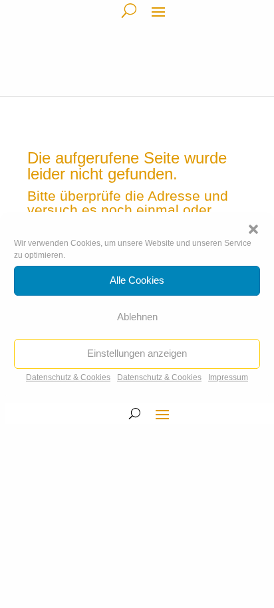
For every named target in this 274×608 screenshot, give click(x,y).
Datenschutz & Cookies (68, 377)
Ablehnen (137, 316)
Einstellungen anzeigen (137, 353)
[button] (253, 229)
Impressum (228, 377)
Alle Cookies (137, 280)
